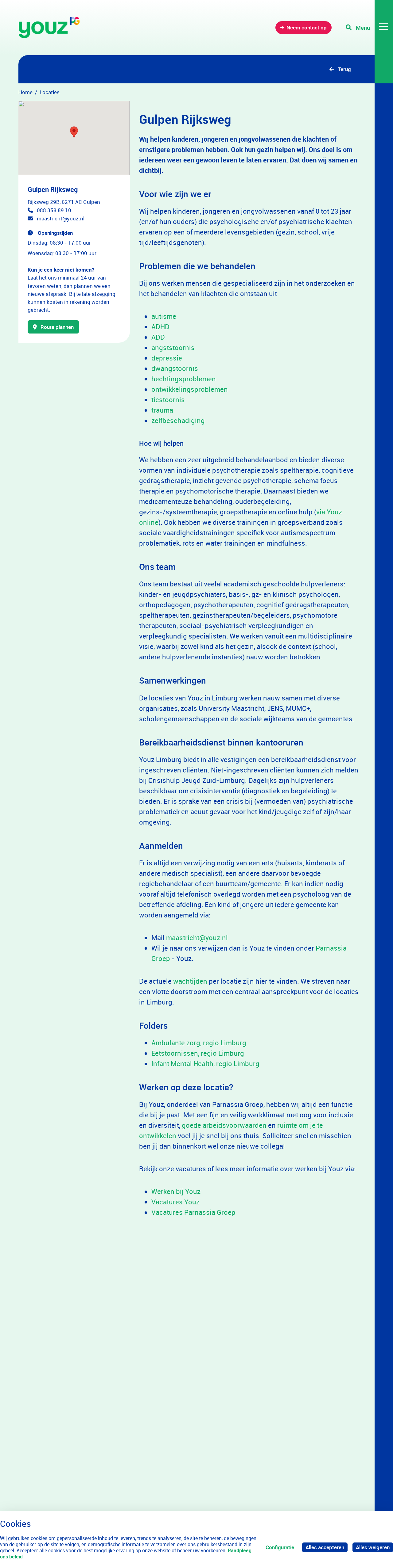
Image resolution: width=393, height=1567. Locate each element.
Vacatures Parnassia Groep (193, 1212)
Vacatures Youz (175, 1201)
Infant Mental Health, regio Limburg (205, 1063)
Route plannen (57, 326)
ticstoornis (168, 399)
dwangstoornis (174, 368)
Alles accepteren (324, 1547)
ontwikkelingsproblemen (189, 389)
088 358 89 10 (54, 210)
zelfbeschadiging (178, 420)
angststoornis (173, 347)
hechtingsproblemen (183, 378)
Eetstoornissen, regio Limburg (197, 1053)
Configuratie (280, 1547)
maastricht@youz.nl (60, 218)
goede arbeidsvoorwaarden (224, 1125)
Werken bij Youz (175, 1191)
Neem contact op (306, 27)
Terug (344, 69)
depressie (166, 357)
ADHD (160, 326)
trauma (162, 410)
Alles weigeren (373, 1547)
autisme (163, 316)
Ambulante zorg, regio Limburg (198, 1042)
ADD (158, 337)
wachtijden (191, 981)
